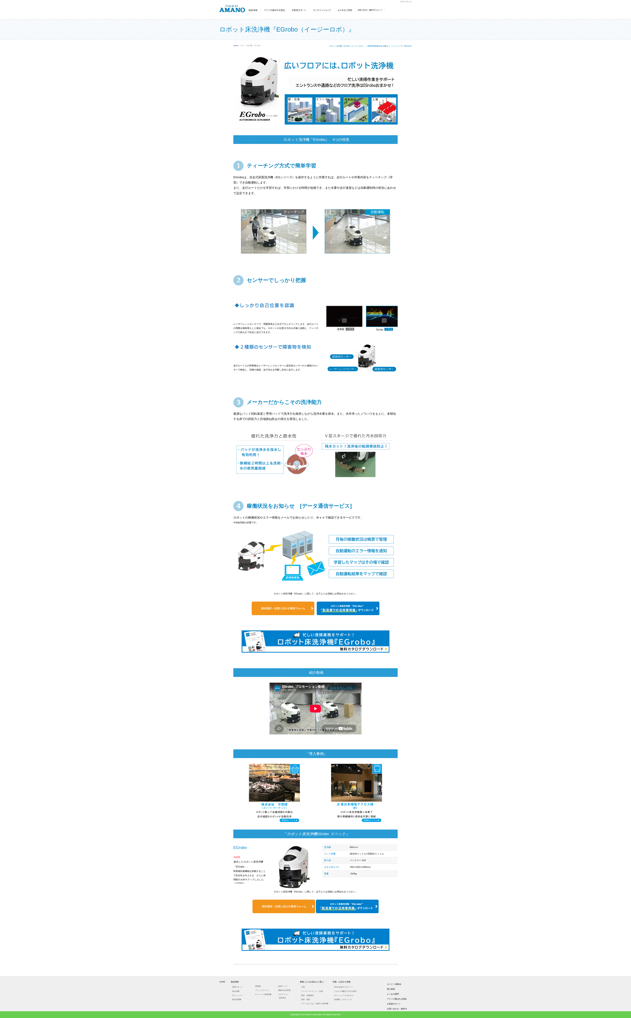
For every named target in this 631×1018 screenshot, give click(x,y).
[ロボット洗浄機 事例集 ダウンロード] (348, 623)
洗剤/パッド (283, 986)
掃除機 (257, 986)
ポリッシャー (237, 995)
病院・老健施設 (307, 995)
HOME (222, 982)
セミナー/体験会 (394, 984)
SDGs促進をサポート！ (343, 987)
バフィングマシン (262, 990)
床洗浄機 (235, 991)
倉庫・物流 (305, 999)
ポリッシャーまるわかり (344, 995)
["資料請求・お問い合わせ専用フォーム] (283, 623)
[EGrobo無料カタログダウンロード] (315, 641)
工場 (303, 987)
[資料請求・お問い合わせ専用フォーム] (283, 921)
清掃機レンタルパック (343, 999)
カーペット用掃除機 (263, 994)
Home (235, 45)
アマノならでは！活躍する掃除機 (314, 1004)
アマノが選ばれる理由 (397, 999)
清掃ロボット (237, 987)
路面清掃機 (236, 999)
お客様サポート (394, 1004)
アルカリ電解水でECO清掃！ (346, 991)
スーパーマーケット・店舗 (312, 991)
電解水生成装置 (284, 990)
